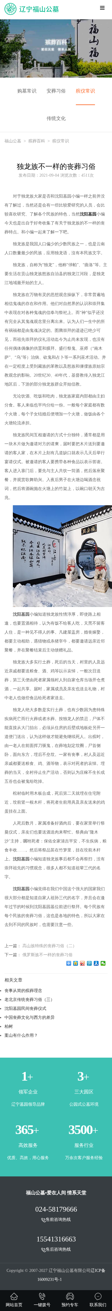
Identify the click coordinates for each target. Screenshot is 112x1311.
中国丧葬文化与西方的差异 (29, 1017)
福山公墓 (12, 141)
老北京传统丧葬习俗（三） (29, 999)
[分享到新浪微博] (82, 963)
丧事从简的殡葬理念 (23, 990)
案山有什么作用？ (21, 1035)
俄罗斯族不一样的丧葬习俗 (47, 954)
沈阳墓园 (88, 214)
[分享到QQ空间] (75, 963)
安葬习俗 (56, 90)
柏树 (8, 1026)
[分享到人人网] (96, 963)
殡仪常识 (85, 90)
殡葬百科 (36, 141)
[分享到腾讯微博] (89, 963)
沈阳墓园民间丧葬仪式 (25, 1008)
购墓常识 (26, 90)
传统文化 (56, 118)
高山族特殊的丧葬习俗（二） (49, 945)
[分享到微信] (103, 963)
